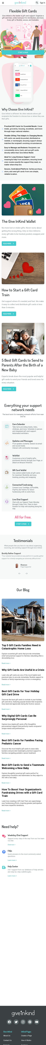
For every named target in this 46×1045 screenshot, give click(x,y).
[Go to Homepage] (20, 3)
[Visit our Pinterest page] (29, 1021)
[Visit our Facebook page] (9, 1021)
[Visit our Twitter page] (16, 1021)
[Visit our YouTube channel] (36, 1021)
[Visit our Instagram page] (23, 1021)
